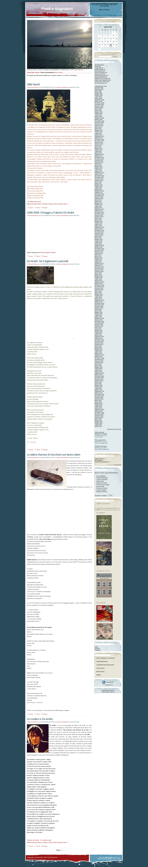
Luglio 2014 (98, 206)
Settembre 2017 (99, 264)
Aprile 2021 (98, 329)
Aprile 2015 (98, 220)
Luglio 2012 (98, 169)
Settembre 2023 (99, 373)
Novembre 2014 (99, 212)
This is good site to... (101, 440)
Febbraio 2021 (99, 326)
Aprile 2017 (98, 256)
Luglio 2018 (98, 279)
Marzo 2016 (98, 236)
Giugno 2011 (98, 150)
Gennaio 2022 (99, 343)
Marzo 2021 (98, 327)
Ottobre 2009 (98, 119)
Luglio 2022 (98, 352)
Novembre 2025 (99, 412)
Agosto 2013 (98, 189)
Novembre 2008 (99, 103)
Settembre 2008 (99, 100)
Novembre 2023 (99, 376)
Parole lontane (99, 69)
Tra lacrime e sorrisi (100, 81)
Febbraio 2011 (99, 144)
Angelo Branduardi (102, 661)
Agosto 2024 (98, 390)
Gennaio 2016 (99, 233)
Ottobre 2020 (98, 320)
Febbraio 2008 (99, 89)
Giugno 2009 (98, 113)
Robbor (98, 675)
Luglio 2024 (98, 388)
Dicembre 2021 (99, 341)
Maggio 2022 (98, 349)
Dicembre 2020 (99, 323)
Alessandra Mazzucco (78, 69)
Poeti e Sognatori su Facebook (105, 658)
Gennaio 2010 (99, 124)
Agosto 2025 (98, 408)
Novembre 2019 (99, 303)
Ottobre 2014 (98, 210)
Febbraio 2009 (99, 107)
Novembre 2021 (99, 340)
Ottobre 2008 (98, 101)
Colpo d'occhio (99, 459)
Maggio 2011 (98, 148)
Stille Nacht (33, 84)
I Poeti (96, 66)
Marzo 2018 (98, 273)
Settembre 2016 (99, 245)
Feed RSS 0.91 (109, 682)
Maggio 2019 (98, 294)
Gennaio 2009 (99, 106)
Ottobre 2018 (98, 283)
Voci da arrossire (100, 83)
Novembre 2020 (99, 321)
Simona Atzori (100, 668)
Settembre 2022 (99, 355)
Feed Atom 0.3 (109, 685)
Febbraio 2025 (99, 399)
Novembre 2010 (99, 139)
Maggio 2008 (98, 94)
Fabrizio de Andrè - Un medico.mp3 (39, 840)
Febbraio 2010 (99, 125)
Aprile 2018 (98, 274)
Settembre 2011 (99, 154)
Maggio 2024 (98, 385)
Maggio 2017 (98, 258)
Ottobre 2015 (98, 229)
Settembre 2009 (99, 118)
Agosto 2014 (98, 207)
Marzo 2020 (98, 309)
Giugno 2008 (98, 95)
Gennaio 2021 (99, 324)
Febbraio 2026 (99, 417)
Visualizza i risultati (100, 495)
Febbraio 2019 (99, 289)
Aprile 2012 (98, 165)
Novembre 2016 (99, 248)
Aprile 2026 (98, 420)
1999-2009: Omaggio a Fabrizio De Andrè (50, 212)
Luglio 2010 (98, 133)
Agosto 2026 (98, 426)
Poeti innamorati (99, 72)
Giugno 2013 (98, 186)
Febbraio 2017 (99, 253)
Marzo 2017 (98, 254)
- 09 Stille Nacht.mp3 (34, 201)
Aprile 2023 (98, 365)
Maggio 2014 (98, 203)
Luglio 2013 (98, 188)
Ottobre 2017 (98, 265)
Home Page (31, 72)
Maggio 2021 (98, 330)
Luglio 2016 (98, 242)
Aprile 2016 (98, 238)
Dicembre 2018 (99, 286)
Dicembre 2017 (99, 268)
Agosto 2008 (98, 98)
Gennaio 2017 (99, 251)
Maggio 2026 (98, 421)
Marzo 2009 (98, 109)
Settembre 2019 (99, 300)
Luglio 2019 (98, 297)
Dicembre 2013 (99, 195)
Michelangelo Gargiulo (48, 252)
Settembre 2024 (99, 391)
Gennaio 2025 (99, 397)
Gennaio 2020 (99, 306)
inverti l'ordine (58, 72)
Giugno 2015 (98, 223)
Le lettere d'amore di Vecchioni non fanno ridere (53, 454)
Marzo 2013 (98, 182)
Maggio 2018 (98, 276)
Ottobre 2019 (98, 302)
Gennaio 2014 (99, 197)
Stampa (45, 207)
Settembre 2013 (99, 191)
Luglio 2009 (98, 115)
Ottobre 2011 (98, 156)
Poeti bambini (99, 71)
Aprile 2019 (98, 292)
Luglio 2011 (98, 151)
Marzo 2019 (98, 291)
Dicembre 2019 (99, 305)
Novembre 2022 (99, 358)
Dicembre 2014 (99, 213)
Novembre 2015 (99, 230)
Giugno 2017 (98, 259)
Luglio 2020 (98, 315)
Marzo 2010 (98, 127)
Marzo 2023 (98, 364)
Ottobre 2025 (98, 411)
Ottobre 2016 (98, 247)
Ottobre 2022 (98, 356)
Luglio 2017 (98, 261)
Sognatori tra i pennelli (101, 78)
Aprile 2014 (98, 201)
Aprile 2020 (98, 311)
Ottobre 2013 (98, 192)
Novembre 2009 (99, 121)
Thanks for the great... (101, 446)
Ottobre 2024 (98, 393)
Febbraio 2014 (99, 198)
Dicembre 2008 (99, 104)
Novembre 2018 (99, 285)
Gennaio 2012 (99, 160)
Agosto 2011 (98, 153)
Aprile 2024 (98, 384)
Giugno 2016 (98, 241)
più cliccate (118, 465)
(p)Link (31, 207)
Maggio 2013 (98, 185)
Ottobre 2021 (98, 338)
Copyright (97, 650)
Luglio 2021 (98, 333)
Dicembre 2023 (99, 377)
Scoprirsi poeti (99, 74)
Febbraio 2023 (99, 362)
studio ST (110, 858)
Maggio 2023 (98, 367)
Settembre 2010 (99, 136)
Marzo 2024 (98, 382)
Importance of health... (101, 434)
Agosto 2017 (98, 262)
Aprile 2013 (98, 183)
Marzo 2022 (98, 346)
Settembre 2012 (99, 173)
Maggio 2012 (98, 166)
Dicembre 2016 (99, 250)
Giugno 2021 (98, 332)
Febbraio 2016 (99, 235)
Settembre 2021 (99, 336)
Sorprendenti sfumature (102, 462)
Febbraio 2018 (99, 271)
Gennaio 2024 (99, 379)
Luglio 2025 (98, 406)
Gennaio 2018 (99, 270)
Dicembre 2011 (99, 159)
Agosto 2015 (98, 226)
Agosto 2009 (98, 116)
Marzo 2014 (98, 200)
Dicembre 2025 (99, 414)
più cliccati (118, 429)
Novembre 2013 (99, 194)
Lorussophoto (33, 442)
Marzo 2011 (98, 145)
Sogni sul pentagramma (63, 87)
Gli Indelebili (98, 65)
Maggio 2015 (98, 221)
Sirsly (119, 858)
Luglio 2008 (98, 97)
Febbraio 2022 (99, 344)
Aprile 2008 (98, 92)
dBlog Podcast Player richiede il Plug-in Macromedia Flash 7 (47, 204)
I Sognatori (98, 68)
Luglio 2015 (98, 224)
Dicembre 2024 (99, 396)
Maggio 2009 (98, 112)
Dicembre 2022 (99, 359)
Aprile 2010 (98, 128)
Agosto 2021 (98, 335)
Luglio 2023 (98, 370)
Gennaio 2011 (99, 142)
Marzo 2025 (98, 400)
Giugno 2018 (98, 277)
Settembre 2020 (99, 318)
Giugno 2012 (98, 168)
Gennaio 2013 (99, 179)
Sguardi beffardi (99, 77)
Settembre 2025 (99, 409)
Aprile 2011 (98, 147)
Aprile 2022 (98, 347)
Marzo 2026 (98, 418)
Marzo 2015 (98, 218)
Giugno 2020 (98, 314)
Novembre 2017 (99, 267)
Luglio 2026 (98, 425)
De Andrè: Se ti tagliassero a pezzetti (47, 261)
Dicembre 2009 (99, 122)
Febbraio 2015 (99, 217)
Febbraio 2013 (99, 180)
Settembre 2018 (99, 282)
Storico (37, 72)
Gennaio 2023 (99, 361)
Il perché (97, 648)
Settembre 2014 (99, 209)
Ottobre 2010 (98, 138)
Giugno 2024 (98, 387)
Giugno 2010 (98, 132)
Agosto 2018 (98, 280)
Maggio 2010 (98, 130)
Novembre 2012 (99, 176)
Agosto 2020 (98, 317)
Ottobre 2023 (98, 374)
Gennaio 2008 (99, 87)
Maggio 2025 (98, 403)
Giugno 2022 (98, 350)
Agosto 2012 (98, 171)
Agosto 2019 (98, 299)
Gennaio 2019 (99, 288)
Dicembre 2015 (99, 232)
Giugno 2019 (98, 295)
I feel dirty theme (101, 858)
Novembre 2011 (99, 157)
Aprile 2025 (98, 402)
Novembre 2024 (99, 394)
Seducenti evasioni (100, 75)
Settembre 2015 (99, 227)
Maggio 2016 (98, 239)
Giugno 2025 (98, 405)
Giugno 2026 (98, 423)
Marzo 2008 (98, 91)
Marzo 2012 (98, 163)
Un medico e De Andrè (40, 719)
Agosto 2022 (98, 353)
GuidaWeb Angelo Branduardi (105, 665)
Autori (96, 647)
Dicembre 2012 (99, 177)
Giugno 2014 (98, 204)
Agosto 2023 (98, 371)
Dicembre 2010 (99, 141)
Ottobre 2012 (98, 174)
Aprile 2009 (98, 110)
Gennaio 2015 (99, 215)
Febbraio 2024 (99, 381)
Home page (30, 857)
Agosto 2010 (98, 135)
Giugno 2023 (98, 368)
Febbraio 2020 (99, 308)
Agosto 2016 (98, 244)
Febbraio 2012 (99, 162)
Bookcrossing (100, 671)
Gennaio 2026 (99, 415)
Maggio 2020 (98, 312)
